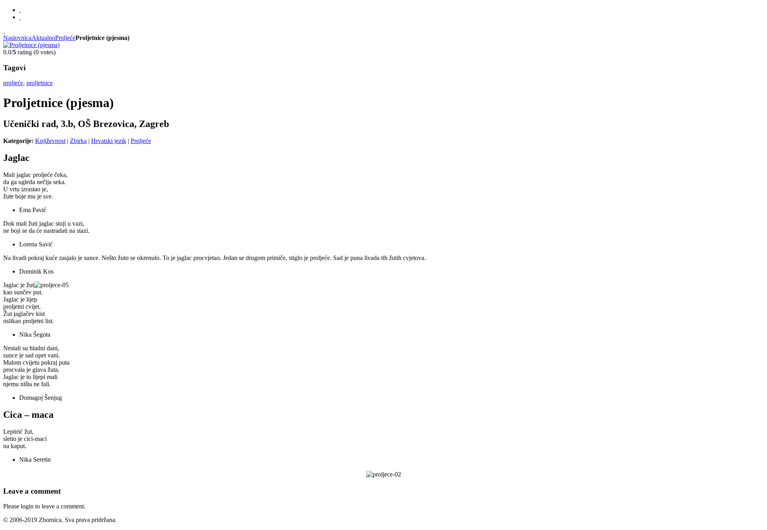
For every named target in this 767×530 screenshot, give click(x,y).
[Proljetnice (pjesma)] (31, 45)
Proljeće (65, 37)
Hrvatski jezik (108, 140)
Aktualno (43, 37)
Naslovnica (17, 37)
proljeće (13, 82)
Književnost (50, 140)
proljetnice (39, 82)
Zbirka (78, 140)
